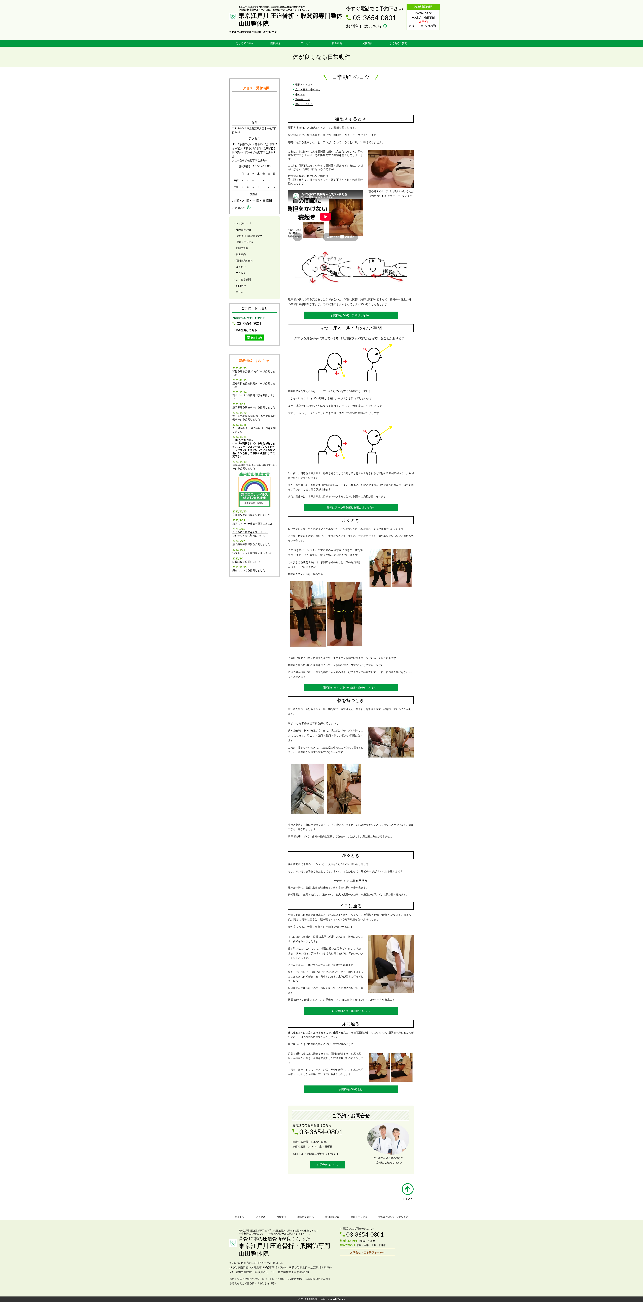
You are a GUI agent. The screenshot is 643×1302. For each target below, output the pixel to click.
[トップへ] (408, 1189)
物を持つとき (302, 99)
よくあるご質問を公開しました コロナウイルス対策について (250, 534)
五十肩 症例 (238, 428)
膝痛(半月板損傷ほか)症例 (247, 465)
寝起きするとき (304, 84)
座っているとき (304, 104)
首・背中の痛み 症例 (244, 415)
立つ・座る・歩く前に (307, 89)
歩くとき (300, 94)
